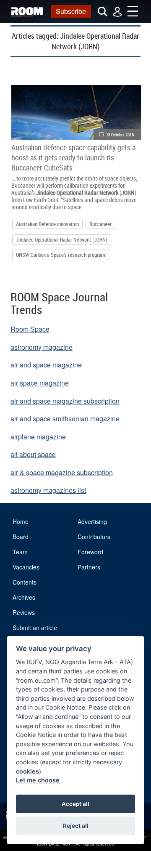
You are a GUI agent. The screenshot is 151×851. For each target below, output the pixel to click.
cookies (27, 771)
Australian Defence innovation (47, 224)
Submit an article (35, 627)
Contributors (94, 536)
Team (20, 551)
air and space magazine (46, 365)
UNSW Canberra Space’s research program (60, 254)
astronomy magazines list (48, 490)
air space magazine (39, 383)
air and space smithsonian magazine (65, 418)
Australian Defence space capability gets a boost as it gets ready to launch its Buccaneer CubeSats (73, 157)
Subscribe (71, 11)
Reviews (24, 612)
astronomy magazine (41, 347)
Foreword (90, 551)
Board (21, 536)
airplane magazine (38, 436)
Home (21, 521)
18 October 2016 (120, 134)
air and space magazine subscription (65, 401)
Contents (24, 582)
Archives (24, 597)
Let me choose (38, 780)
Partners (89, 567)
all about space (33, 454)
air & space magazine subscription (61, 472)
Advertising (92, 521)
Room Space (29, 329)
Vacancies (26, 567)
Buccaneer (100, 224)
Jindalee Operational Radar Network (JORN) (61, 239)
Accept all (75, 803)
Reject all (76, 825)
